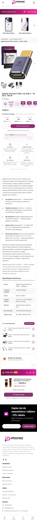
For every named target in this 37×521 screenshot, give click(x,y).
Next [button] (34, 63)
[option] (18, 63)
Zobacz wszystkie (29, 323)
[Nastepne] (34, 25)
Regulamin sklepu (7, 467)
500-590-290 (8, 505)
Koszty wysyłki (6, 498)
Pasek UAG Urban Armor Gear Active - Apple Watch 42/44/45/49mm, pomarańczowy (23, 379)
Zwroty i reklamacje (7, 473)
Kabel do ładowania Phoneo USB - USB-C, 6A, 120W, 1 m (19, 328)
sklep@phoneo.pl (9, 508)
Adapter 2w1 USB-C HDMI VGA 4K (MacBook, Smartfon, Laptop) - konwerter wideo (19, 341)
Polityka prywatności (7, 470)
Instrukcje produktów (8, 491)
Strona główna (4, 39)
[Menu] (3, 2)
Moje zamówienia (7, 481)
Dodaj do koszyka (19, 395)
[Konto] (34, 2)
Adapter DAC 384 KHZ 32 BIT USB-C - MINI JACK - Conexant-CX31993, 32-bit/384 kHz (19, 348)
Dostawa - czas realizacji (9, 495)
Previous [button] (2, 63)
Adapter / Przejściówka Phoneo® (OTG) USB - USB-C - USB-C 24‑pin (19, 334)
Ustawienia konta (7, 484)
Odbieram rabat (28, 426)
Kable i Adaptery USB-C (15, 39)
